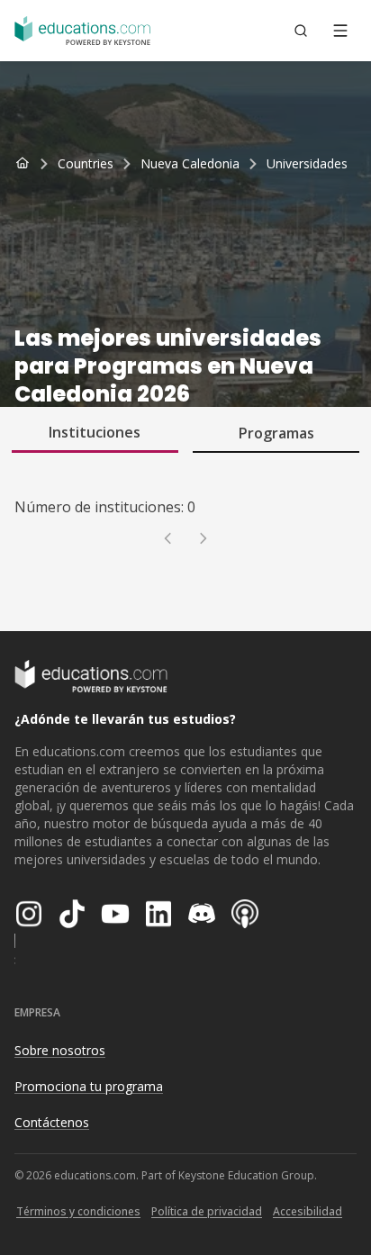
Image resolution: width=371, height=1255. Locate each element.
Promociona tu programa (88, 1086)
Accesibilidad (307, 1211)
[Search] (301, 30)
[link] (307, 164)
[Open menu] (340, 30)
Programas (276, 433)
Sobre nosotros (59, 1050)
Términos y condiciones (78, 1211)
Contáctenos (51, 1122)
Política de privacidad (206, 1211)
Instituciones (94, 432)
